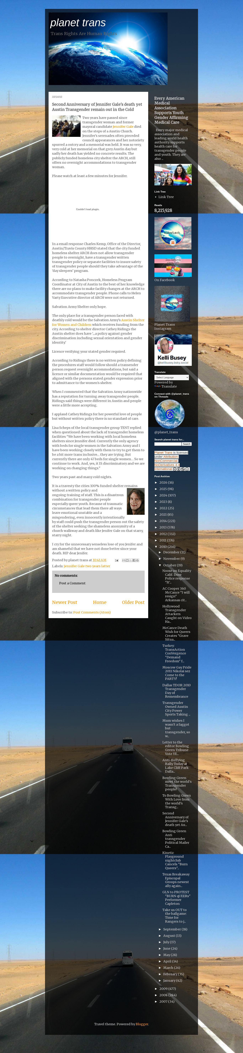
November (172, 559)
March (168, 968)
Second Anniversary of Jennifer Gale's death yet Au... (175, 819)
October (170, 565)
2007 (163, 1001)
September (172, 929)
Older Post (133, 602)
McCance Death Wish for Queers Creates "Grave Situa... (176, 633)
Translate (169, 386)
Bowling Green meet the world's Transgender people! (177, 783)
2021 (163, 514)
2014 (163, 521)
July (166, 942)
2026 (163, 482)
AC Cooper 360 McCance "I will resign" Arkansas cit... (176, 594)
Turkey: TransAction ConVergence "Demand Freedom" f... (174, 653)
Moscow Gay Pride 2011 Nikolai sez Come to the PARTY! (176, 673)
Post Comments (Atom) (92, 612)
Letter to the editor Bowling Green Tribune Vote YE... (175, 748)
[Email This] (124, 560)
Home (99, 602)
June (167, 948)
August (169, 936)
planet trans (78, 22)
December (171, 552)
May (167, 955)
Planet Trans (163, 452)
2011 (163, 540)
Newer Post (64, 602)
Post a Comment (72, 583)
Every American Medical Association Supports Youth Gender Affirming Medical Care (171, 110)
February (170, 974)
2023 (163, 502)
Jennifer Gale (123, 127)
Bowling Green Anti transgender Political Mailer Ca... (175, 838)
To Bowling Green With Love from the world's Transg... (176, 801)
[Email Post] (116, 560)
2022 (163, 508)
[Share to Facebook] (134, 560)
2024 (163, 495)
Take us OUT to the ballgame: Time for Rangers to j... (174, 915)
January (169, 980)
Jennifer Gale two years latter (87, 566)
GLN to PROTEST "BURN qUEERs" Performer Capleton (176, 898)
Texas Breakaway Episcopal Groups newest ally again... (175, 880)
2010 (163, 547)
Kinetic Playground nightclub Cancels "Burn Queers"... (175, 860)
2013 (163, 527)
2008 (163, 995)
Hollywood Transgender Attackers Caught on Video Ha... (177, 614)
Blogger (142, 1024)
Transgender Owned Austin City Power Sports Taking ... (176, 708)
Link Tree (166, 197)
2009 (163, 989)
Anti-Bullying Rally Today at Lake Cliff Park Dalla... (175, 766)
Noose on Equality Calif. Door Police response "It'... (176, 576)
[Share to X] (130, 560)
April (167, 961)
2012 (163, 534)
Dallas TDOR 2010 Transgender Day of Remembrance (176, 691)
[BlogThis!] (127, 560)
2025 (163, 489)
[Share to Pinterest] (137, 560)
